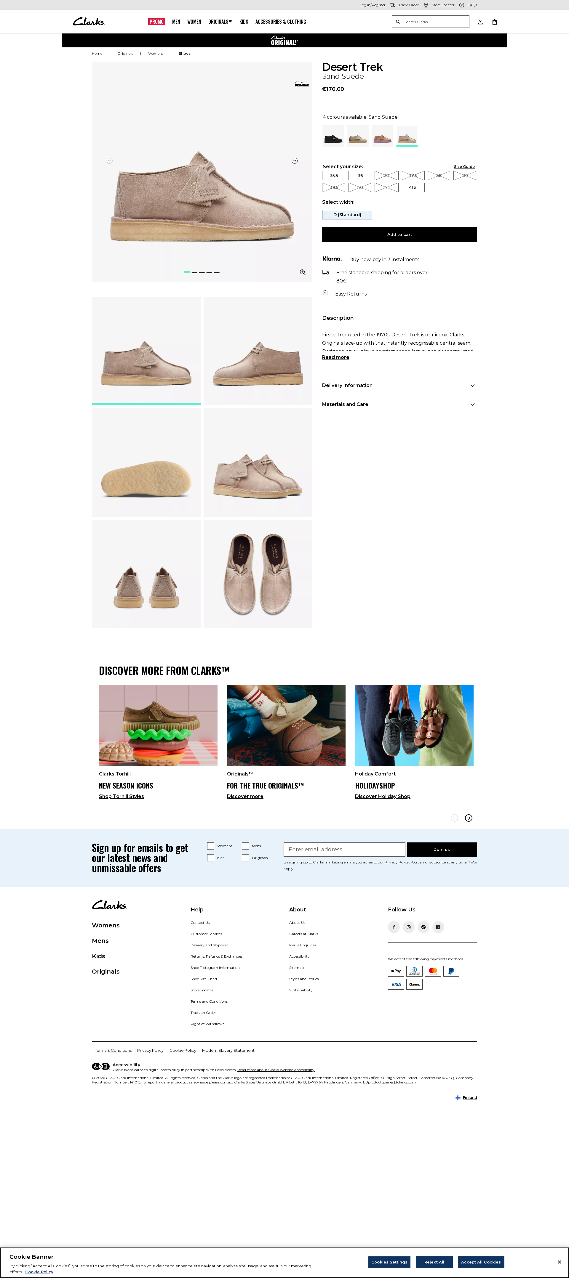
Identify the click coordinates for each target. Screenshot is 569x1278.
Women (194, 21)
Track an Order (203, 1012)
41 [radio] (386, 187)
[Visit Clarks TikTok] (423, 927)
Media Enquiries (302, 945)
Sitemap (296, 967)
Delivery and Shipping (209, 945)
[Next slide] (294, 160)
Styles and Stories (304, 979)
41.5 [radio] (413, 187)
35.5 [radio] (334, 175)
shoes (185, 53)
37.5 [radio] (413, 175)
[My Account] (480, 21)
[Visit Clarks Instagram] (409, 927)
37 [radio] (386, 175)
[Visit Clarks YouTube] (438, 927)
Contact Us (200, 922)
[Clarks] (89, 22)
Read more (335, 357)
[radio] (333, 145)
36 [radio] (360, 175)
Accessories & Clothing (280, 21)
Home (97, 53)
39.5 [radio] (334, 187)
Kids (243, 21)
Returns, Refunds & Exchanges (216, 956)
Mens (256, 846)
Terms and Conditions (209, 1001)
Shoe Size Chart (204, 979)
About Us (297, 922)
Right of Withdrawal (208, 1024)
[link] (302, 83)
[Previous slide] (454, 818)
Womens (224, 846)
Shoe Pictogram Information (215, 967)
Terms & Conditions (113, 1050)
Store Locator (202, 990)
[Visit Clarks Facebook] (394, 927)
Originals (260, 857)
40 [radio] (360, 187)
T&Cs (472, 862)
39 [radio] (465, 175)
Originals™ (220, 21)
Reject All (434, 1262)
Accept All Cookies (481, 1262)
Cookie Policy (183, 1050)
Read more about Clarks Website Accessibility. (276, 1069)
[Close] (559, 1262)
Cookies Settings (389, 1262)
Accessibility (299, 956)
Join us (442, 849)
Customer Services (206, 934)
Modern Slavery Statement (228, 1050)
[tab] (146, 351)
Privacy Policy (397, 862)
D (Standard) (347, 214)
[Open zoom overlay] (303, 272)
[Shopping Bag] (494, 21)
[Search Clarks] (430, 22)
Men (176, 21)
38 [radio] (439, 175)
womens (155, 53)
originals (125, 53)
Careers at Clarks (303, 934)
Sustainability (301, 990)
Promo (157, 21)
